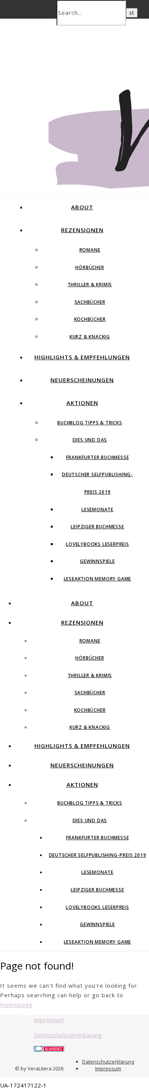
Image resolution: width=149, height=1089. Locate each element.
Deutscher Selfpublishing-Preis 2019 (97, 855)
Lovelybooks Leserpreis (97, 544)
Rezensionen (82, 230)
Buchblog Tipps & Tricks (89, 422)
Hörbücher (89, 267)
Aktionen (82, 403)
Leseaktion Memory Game (97, 579)
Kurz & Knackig (90, 336)
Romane (89, 250)
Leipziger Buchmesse (97, 526)
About (82, 207)
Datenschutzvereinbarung (68, 1035)
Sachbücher (89, 302)
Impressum (49, 1020)
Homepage (16, 1004)
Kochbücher (90, 319)
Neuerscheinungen (82, 380)
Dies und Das (90, 440)
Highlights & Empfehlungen (82, 357)
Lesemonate (97, 509)
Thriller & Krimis (90, 284)
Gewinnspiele (97, 561)
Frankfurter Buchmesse (97, 457)
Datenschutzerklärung (108, 1061)
